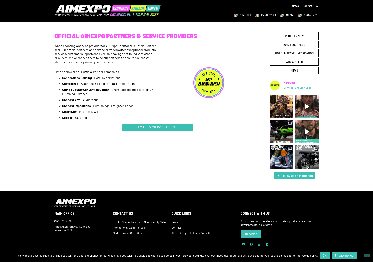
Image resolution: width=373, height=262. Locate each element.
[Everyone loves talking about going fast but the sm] (281, 157)
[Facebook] (251, 244)
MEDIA (290, 15)
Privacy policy (344, 255)
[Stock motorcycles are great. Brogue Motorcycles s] (307, 157)
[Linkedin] (267, 244)
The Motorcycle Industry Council (191, 233)
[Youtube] (243, 244)
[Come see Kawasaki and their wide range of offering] (281, 131)
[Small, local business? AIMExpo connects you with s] (307, 106)
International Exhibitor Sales (130, 227)
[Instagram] (259, 244)
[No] (367, 255)
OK (325, 255)
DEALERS (245, 15)
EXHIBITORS (268, 15)
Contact (307, 6)
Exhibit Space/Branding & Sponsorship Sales (139, 222)
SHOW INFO (311, 15)
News (295, 6)
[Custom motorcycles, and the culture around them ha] (281, 106)
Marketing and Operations (128, 233)
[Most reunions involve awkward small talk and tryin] (307, 131)
